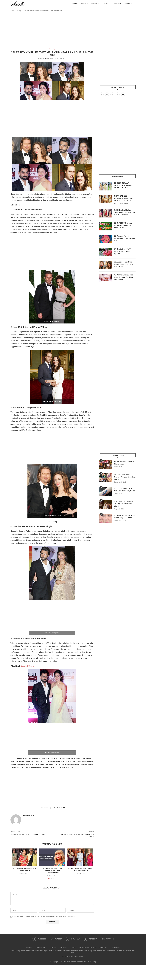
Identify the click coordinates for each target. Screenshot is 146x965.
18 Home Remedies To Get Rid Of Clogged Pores (125, 516)
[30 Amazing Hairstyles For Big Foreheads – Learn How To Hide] (105, 265)
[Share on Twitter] (59, 808)
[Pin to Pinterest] (61, 808)
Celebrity (117, 3)
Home (12, 10)
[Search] (134, 4)
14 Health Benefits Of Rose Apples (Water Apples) (122, 251)
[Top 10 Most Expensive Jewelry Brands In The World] (105, 504)
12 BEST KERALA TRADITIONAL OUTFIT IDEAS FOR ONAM (123, 185)
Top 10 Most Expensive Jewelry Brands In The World (123, 503)
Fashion (74, 3)
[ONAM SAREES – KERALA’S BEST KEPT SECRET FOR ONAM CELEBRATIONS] (105, 199)
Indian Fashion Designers (87, 947)
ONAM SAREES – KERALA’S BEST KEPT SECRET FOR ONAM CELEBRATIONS (123, 199)
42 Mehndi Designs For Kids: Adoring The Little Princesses (123, 277)
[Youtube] (123, 94)
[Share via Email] (64, 808)
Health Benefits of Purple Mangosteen (124, 463)
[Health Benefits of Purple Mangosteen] (105, 464)
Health (106, 3)
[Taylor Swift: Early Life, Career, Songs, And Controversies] (52, 857)
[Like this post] (55, 808)
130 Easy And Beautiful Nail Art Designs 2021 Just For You (124, 477)
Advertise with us (41, 947)
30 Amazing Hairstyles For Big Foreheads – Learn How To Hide (124, 264)
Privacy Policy (115, 947)
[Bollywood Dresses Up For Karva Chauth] (24, 857)
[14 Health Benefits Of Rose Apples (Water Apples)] (105, 252)
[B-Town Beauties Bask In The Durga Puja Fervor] (80, 857)
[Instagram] (112, 94)
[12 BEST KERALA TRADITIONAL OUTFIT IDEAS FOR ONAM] (105, 186)
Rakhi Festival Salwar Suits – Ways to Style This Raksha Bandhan (124, 212)
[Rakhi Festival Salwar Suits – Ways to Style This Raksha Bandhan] (105, 213)
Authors (53, 947)
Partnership (103, 947)
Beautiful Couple (27, 666)
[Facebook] (102, 94)
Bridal (127, 3)
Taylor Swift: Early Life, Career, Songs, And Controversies (52, 870)
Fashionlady (49, 58)
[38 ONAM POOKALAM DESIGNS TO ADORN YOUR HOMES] (105, 226)
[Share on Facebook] (57, 808)
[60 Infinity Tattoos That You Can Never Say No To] (105, 491)
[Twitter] (107, 94)
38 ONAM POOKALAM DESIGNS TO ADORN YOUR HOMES (123, 225)
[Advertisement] (49, 31)
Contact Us (63, 947)
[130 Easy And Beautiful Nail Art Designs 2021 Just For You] (105, 477)
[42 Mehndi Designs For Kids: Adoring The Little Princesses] (105, 278)
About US (29, 947)
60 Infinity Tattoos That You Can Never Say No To (124, 489)
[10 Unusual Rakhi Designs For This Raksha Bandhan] (105, 239)
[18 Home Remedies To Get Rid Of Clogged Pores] (105, 518)
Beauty (84, 3)
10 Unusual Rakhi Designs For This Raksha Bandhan (124, 238)
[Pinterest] (118, 94)
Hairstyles (95, 3)
